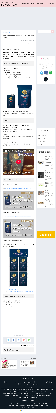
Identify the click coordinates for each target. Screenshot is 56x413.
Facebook (46, 74)
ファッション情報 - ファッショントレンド (36, 391)
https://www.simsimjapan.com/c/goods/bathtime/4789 (18, 188)
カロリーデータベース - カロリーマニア (19, 403)
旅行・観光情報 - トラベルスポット (44, 393)
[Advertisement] (28, 18)
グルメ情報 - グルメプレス (10, 389)
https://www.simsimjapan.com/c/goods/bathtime (21, 291)
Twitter (41, 74)
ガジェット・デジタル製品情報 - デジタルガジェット (38, 395)
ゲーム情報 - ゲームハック (17, 391)
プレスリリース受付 (49, 3)
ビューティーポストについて (28, 3)
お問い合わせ (40, 3)
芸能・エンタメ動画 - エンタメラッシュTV (28, 397)
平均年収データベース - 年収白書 (39, 403)
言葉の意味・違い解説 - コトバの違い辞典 (38, 405)
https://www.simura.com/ (14, 289)
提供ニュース (41, 138)
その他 (40, 144)
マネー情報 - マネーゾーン (27, 393)
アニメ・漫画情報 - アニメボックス (45, 389)
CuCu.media (42, 141)
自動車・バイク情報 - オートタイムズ (14, 395)
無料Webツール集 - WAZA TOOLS (17, 405)
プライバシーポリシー (27, 382)
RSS (46, 81)
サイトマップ (35, 384)
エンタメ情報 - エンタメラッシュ (26, 389)
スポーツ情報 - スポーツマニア (11, 393)
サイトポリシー (39, 382)
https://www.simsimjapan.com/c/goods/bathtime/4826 (18, 216)
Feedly (50, 74)
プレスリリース (30, 345)
